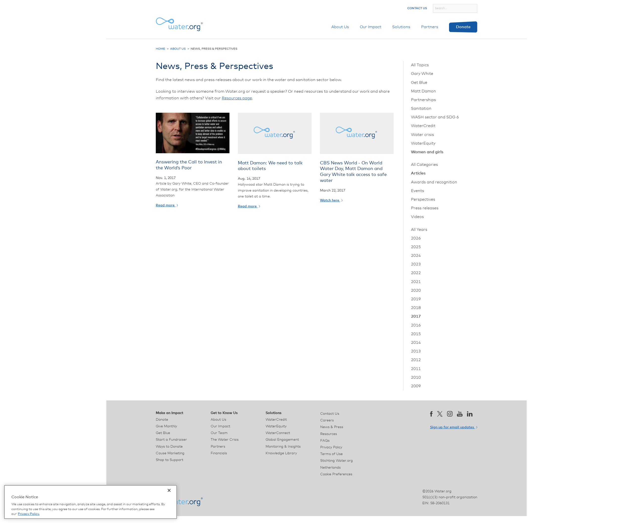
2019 (416, 299)
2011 (416, 369)
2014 (416, 343)
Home (160, 48)
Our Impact (370, 27)
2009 (416, 386)
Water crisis (422, 135)
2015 (416, 334)
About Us (340, 27)
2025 (416, 247)
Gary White (422, 74)
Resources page (237, 98)
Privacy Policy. (29, 514)
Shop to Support (169, 460)
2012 (416, 360)
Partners (429, 27)
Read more (166, 205)
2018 (416, 308)
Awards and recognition (434, 182)
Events (417, 191)
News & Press (331, 427)
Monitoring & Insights (283, 446)
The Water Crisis (225, 439)
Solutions (401, 27)
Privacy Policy (331, 447)
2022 (416, 273)
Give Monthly (166, 426)
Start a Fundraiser (171, 439)
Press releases (424, 208)
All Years (419, 230)
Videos (417, 217)
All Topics (420, 65)
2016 (416, 325)
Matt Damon (423, 91)
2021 (416, 282)
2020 (416, 290)
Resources (328, 434)
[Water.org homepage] (179, 24)
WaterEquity (423, 143)
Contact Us (417, 8)
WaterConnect (278, 433)
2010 (416, 377)
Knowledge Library (281, 453)
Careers (327, 420)
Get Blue (419, 83)
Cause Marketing (170, 453)
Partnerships (423, 100)
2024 (416, 256)
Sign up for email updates (452, 427)
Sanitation (421, 108)
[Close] (169, 490)
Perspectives (423, 199)
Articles (418, 173)
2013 (416, 351)
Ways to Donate (169, 446)
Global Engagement (282, 439)
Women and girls (427, 152)
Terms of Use (331, 454)
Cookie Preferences (336, 474)
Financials (219, 453)
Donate (463, 27)
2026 (416, 238)
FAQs (325, 440)
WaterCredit (423, 126)
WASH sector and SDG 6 (435, 117)
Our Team (219, 433)
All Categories (424, 165)
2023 (416, 264)
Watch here (330, 200)
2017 (416, 316)
